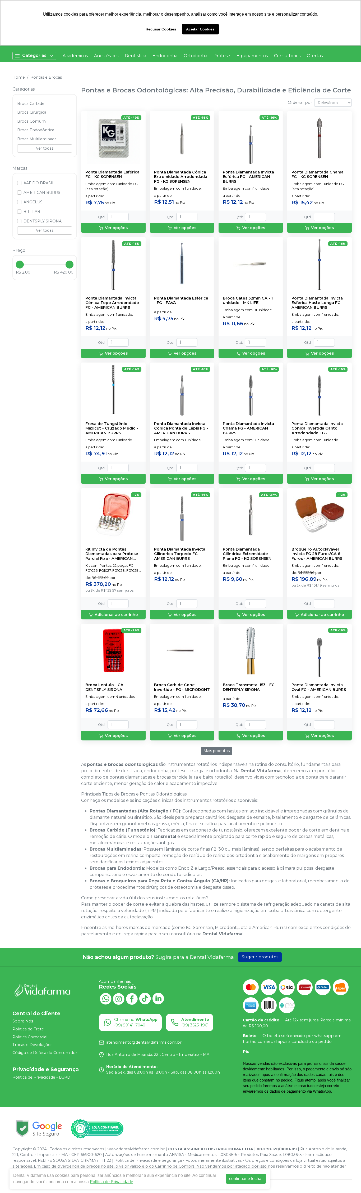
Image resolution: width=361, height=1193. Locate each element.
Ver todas (44, 148)
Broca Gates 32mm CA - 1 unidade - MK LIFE (248, 300)
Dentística (135, 55)
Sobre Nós (22, 1021)
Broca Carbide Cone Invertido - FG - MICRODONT (182, 687)
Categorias (34, 55)
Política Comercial (29, 1037)
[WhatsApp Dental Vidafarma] (105, 998)
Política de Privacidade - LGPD (41, 1077)
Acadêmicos (75, 55)
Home (18, 77)
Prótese (222, 55)
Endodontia (164, 55)
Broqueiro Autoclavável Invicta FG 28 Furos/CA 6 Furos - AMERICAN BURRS (316, 554)
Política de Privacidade (111, 1181)
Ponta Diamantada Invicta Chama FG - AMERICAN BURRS (248, 428)
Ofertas (315, 55)
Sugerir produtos (260, 956)
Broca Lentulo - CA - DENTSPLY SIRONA (105, 687)
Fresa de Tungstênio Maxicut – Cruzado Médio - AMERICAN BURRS (111, 428)
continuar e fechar (246, 1178)
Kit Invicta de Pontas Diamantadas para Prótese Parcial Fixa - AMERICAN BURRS (111, 554)
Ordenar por (300, 102)
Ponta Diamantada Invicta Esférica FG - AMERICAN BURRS (248, 177)
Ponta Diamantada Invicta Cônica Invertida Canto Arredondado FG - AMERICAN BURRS (317, 428)
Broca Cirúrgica (31, 112)
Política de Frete (28, 1029)
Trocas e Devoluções (32, 1044)
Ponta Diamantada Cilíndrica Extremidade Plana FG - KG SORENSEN (247, 554)
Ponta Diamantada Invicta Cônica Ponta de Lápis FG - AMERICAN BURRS (181, 428)
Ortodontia (195, 55)
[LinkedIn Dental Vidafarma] (158, 998)
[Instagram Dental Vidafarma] (118, 998)
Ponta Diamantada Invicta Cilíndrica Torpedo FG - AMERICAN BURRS (179, 554)
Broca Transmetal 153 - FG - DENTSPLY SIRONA (250, 687)
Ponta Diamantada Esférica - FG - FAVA (181, 300)
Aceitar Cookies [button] (200, 29)
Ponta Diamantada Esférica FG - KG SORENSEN (112, 174)
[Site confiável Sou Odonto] (97, 1129)
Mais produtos (216, 750)
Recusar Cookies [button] (161, 29)
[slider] (20, 265)
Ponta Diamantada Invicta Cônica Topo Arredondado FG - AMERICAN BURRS (112, 303)
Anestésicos (106, 55)
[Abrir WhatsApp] (348, 1180)
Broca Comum (31, 121)
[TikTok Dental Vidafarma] (145, 998)
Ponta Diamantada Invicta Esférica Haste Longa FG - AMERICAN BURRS (317, 303)
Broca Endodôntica (35, 130)
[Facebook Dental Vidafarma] (131, 998)
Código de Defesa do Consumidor (44, 1052)
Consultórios (287, 55)
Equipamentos (252, 55)
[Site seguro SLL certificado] (38, 1128)
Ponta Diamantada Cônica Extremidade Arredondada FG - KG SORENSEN (180, 177)
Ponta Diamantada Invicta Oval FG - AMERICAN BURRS (318, 687)
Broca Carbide (30, 103)
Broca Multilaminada (37, 139)
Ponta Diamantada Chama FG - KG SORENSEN (317, 174)
